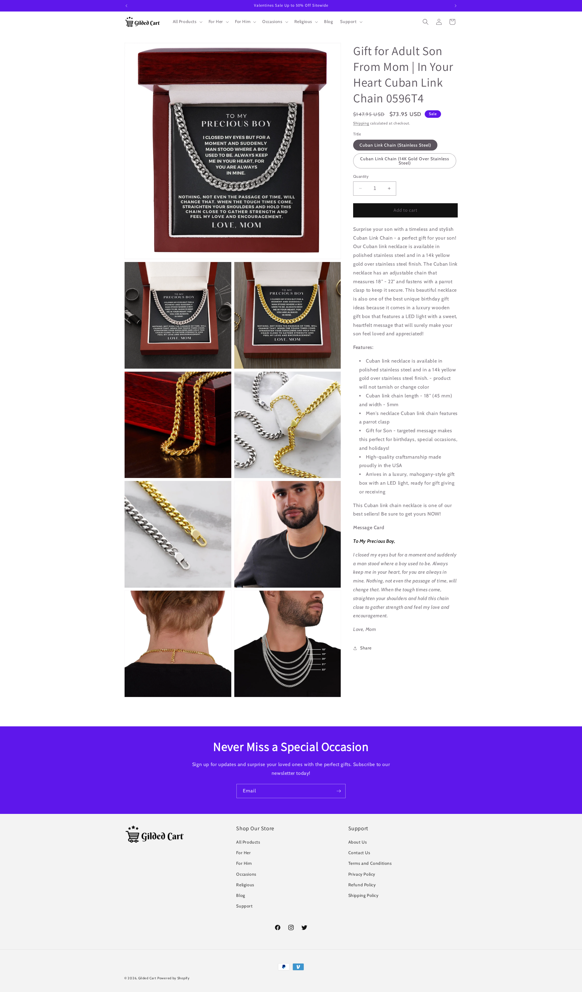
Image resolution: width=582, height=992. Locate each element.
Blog (240, 895)
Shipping (361, 123)
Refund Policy (362, 884)
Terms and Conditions (370, 863)
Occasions (246, 874)
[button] (187, 21)
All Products (248, 842)
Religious (245, 884)
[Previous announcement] (126, 6)
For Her (243, 852)
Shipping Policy (363, 895)
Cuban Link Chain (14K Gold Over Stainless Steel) (404, 161)
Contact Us (359, 852)
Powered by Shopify (173, 978)
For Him (244, 863)
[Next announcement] (455, 6)
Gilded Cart (147, 978)
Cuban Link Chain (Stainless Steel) (395, 145)
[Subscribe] (338, 791)
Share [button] (366, 648)
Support (244, 906)
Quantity (361, 176)
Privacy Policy (361, 874)
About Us (357, 842)
